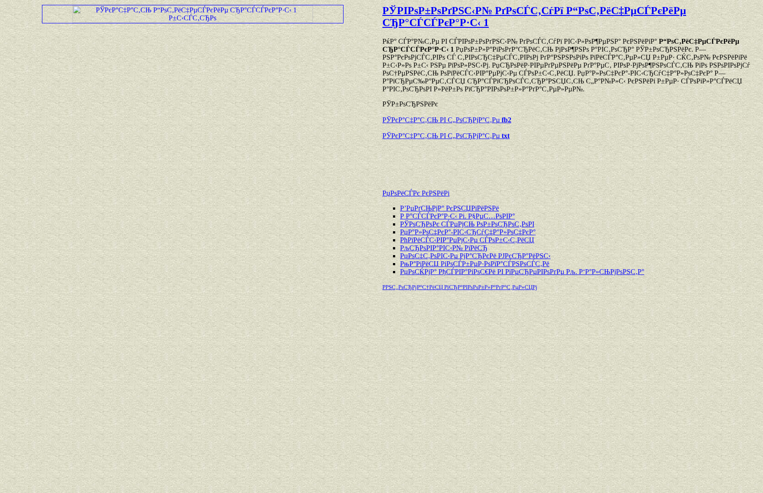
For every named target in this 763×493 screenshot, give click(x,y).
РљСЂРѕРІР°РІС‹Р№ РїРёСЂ (443, 248)
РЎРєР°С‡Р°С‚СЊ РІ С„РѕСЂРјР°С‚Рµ (446, 120)
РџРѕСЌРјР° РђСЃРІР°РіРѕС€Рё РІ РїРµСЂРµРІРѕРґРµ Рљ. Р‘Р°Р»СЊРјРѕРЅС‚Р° (522, 271)
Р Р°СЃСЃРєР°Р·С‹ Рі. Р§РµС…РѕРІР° (457, 216)
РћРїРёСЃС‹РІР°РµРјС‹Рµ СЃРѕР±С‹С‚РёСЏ (467, 240)
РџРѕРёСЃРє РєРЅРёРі (415, 193)
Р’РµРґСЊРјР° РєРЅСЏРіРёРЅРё (449, 208)
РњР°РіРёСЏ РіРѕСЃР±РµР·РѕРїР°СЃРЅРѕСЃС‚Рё (474, 263)
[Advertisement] (485, 160)
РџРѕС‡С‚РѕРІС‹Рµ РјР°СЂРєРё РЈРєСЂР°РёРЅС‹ (475, 256)
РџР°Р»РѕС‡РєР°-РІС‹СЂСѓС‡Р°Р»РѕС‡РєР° (468, 232)
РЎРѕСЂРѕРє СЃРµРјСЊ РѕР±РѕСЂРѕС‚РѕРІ (467, 224)
